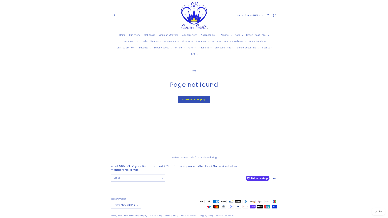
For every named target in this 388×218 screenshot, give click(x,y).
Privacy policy (171, 216)
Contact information (225, 216)
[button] (114, 15)
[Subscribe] (161, 178)
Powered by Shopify (138, 216)
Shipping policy (207, 216)
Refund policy (156, 216)
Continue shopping (194, 100)
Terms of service (189, 216)
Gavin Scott (123, 216)
